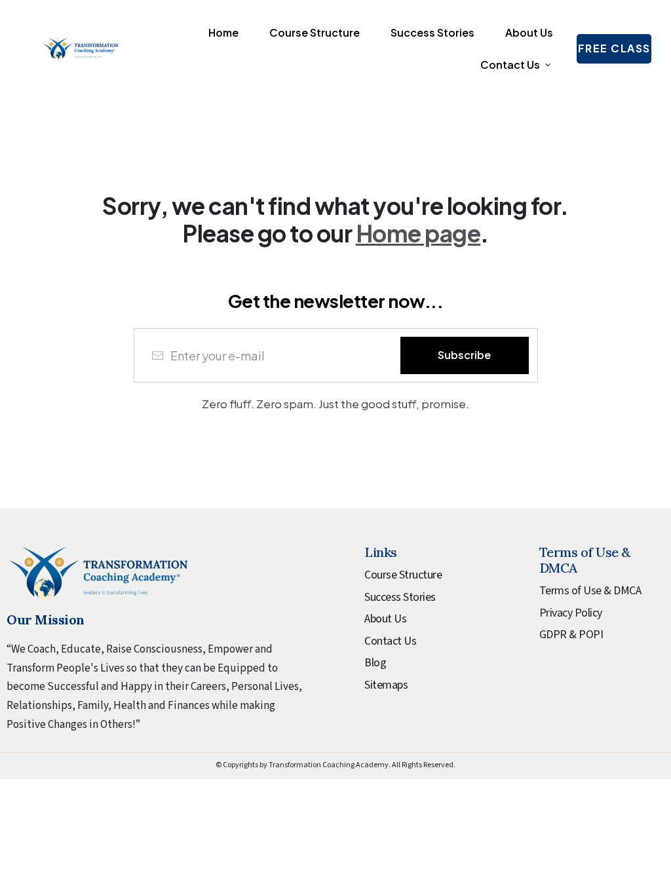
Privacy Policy (570, 613)
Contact (383, 641)
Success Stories (400, 597)
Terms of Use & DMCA (590, 590)
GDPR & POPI (571, 634)
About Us (385, 619)
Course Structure (403, 575)
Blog (375, 663)
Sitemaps (386, 685)
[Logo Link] (81, 48)
